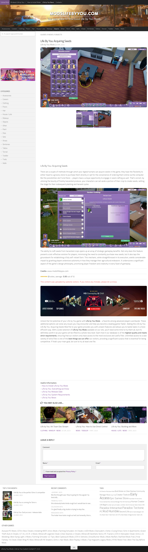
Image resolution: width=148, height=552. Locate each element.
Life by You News (48, 2)
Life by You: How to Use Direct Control (92, 426)
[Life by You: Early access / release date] (7, 515)
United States (123, 515)
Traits (117, 29)
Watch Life (139, 515)
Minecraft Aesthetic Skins (92, 534)
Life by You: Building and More (123, 426)
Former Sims (138, 498)
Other (63, 29)
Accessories (6, 29)
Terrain (104, 29)
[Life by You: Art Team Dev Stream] (58, 415)
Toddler (110, 29)
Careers (14, 29)
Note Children (138, 505)
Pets (73, 29)
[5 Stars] (46, 276)
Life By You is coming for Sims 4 (25, 502)
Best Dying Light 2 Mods (21, 537)
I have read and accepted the (61, 472)
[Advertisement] (93, 147)
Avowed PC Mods (9, 531)
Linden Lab (111, 505)
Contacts (59, 2)
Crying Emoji (117, 531)
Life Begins (104, 505)
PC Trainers (109, 534)
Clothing (21, 29)
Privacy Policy (70, 472)
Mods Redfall (111, 537)
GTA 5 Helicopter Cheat (124, 534)
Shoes (83, 29)
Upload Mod (5, 2)
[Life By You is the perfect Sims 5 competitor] (7, 495)
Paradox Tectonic (133, 508)
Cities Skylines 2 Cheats (70, 534)
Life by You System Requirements (56, 395)
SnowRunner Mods (97, 537)
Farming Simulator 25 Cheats (71, 531)
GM (124, 502)
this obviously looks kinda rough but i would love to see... (71, 503)
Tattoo (98, 29)
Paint (68, 29)
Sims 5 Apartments (131, 531)
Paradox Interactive (111, 507)
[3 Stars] (44, 276)
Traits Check (112, 515)
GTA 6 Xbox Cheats (25, 531)
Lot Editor (123, 505)
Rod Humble (111, 511)
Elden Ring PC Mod (25, 540)
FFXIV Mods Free (119, 540)
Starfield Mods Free (126, 537)
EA (129, 495)
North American (130, 505)
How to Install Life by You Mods (55, 386)
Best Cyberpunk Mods (65, 537)
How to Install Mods (34, 2)
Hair (33, 29)
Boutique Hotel (110, 491)
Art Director (103, 491)
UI (119, 515)
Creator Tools (122, 494)
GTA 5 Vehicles (81, 537)
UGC (117, 515)
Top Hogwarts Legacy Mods (99, 540)
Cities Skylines (131, 491)
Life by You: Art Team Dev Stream (54, 426)
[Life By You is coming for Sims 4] (7, 505)
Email (98, 463)
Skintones (90, 29)
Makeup (49, 29)
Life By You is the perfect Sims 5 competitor (29, 492)
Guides (43, 34)
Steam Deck (105, 515)
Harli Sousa (128, 502)
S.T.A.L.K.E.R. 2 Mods (28, 534)
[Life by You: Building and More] (129, 415)
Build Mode (119, 491)
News (50, 34)
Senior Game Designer (136, 512)
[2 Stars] (42, 276)
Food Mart (131, 498)
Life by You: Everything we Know (55, 389)
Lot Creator (117, 505)
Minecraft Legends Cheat (49, 534)
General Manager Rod (116, 502)
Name (45, 463)
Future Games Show (105, 502)
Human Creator (137, 501)
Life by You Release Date (52, 392)
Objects (56, 29)
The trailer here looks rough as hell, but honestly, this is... (71, 515)
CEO (124, 491)
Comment (46, 447)
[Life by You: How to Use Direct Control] (93, 415)
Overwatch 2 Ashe (102, 531)
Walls (122, 29)
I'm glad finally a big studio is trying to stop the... (68, 509)
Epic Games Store (119, 498)
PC (101, 511)
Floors (28, 29)
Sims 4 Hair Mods (61, 540)
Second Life (124, 511)
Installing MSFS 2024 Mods (46, 531)
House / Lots (40, 29)
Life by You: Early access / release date (28, 512)
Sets (78, 29)
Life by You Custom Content (25, 549)
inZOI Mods (89, 531)
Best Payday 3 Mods (78, 540)
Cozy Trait (113, 495)
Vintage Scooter (132, 515)
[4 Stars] (45, 276)
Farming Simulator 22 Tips (43, 537)
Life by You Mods (7, 549)
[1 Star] (41, 276)
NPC (143, 505)
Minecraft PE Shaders (43, 540)
